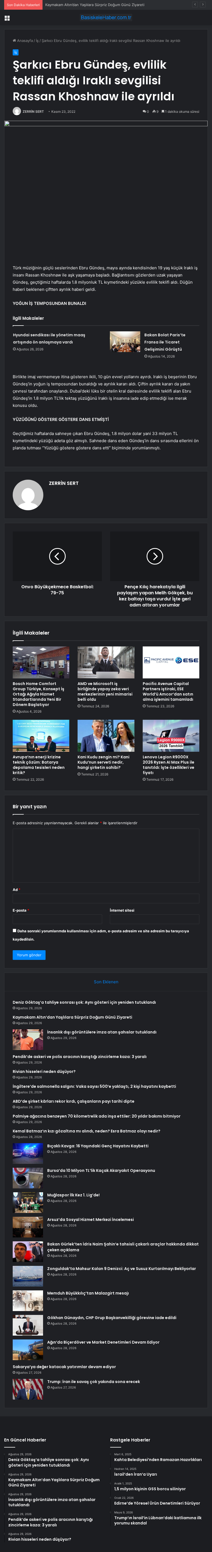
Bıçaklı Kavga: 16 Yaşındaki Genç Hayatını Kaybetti (98, 1146)
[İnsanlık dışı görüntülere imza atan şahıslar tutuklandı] (28, 1039)
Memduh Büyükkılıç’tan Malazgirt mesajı (88, 1293)
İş (37, 40)
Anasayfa (24, 40)
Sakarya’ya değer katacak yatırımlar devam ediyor (64, 1367)
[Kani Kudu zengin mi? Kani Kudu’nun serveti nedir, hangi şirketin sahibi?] (106, 736)
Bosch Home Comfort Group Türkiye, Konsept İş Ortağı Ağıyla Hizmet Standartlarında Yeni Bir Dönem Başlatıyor (38, 694)
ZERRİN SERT (33, 111)
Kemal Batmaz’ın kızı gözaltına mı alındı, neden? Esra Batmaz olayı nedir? (86, 1131)
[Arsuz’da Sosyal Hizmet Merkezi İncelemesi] (28, 1227)
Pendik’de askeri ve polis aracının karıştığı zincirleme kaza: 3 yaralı (80, 1056)
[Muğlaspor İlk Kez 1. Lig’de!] (28, 1202)
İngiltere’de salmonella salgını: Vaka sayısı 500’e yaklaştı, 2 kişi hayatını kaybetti (94, 1086)
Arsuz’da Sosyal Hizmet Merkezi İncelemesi (90, 1219)
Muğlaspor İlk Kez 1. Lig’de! (73, 1195)
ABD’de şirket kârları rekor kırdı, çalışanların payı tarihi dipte (73, 1101)
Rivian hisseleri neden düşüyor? (44, 1071)
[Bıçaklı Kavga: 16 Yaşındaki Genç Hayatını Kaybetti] (28, 1153)
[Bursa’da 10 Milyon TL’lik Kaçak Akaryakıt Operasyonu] (28, 1178)
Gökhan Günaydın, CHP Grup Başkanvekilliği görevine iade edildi (111, 1317)
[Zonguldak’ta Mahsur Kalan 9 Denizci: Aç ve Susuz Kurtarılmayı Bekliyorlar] (28, 1276)
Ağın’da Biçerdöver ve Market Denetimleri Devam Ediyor (103, 1342)
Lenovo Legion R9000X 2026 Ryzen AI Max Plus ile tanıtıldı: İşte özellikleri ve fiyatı (168, 764)
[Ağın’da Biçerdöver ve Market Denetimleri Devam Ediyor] (28, 1349)
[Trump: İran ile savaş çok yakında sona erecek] (28, 1389)
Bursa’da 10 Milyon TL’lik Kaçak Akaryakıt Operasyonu (101, 1170)
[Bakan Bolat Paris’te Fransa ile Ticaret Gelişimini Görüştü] (125, 341)
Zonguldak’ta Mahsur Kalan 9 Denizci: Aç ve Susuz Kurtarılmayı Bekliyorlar (121, 1268)
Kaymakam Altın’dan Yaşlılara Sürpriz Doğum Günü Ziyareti (72, 1017)
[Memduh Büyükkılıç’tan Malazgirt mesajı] (28, 1300)
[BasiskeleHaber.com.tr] (106, 17)
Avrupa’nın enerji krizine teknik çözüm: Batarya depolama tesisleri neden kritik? (39, 764)
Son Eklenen (106, 981)
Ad (16, 889)
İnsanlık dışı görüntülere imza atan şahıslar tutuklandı (102, 1032)
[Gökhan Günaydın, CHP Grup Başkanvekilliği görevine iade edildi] (28, 1325)
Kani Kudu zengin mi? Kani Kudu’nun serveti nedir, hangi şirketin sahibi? (103, 762)
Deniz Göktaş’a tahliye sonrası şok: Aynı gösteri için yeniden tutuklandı (84, 1002)
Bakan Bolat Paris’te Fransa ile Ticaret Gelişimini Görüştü (165, 342)
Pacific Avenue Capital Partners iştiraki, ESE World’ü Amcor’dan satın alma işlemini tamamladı (168, 691)
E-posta (21, 910)
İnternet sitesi (122, 910)
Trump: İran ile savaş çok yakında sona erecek (93, 1381)
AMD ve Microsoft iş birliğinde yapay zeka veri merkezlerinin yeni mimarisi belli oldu (105, 691)
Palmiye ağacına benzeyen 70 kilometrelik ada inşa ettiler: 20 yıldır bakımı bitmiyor (97, 1116)
